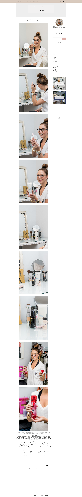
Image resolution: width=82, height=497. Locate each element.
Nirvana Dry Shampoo (31, 433)
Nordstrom (59, 119)
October (55, 61)
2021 (54, 55)
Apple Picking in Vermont (57, 65)
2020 (54, 56)
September (55, 66)
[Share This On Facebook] (46, 465)
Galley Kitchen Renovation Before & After (59, 83)
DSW (59, 117)
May (54, 69)
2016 (54, 59)
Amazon (59, 116)
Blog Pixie (40, 495)
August (55, 67)
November (55, 60)
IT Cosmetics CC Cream (20, 432)
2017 (54, 58)
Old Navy (59, 118)
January (55, 71)
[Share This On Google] (50, 465)
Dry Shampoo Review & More (58, 62)
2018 (54, 57)
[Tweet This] (47, 465)
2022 (54, 54)
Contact (21, 1)
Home (18, 1)
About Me (27, 1)
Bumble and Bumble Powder (39, 432)
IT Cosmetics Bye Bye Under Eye (29, 432)
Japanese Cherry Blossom (39, 433)
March (55, 70)
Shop (31, 1)
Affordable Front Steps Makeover (59, 97)
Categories (35, 1)
